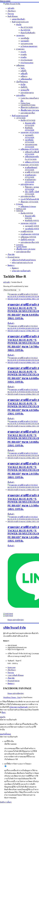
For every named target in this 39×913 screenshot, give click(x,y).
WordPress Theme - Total (12, 697)
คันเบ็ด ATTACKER (28, 120)
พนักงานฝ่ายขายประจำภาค (22, 263)
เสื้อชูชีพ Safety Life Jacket (25, 249)
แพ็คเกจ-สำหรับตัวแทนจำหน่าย (24, 260)
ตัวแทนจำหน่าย (13, 257)
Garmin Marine (21, 247)
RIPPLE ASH (21, 209)
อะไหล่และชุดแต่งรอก (29, 46)
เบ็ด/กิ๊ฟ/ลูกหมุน (22, 82)
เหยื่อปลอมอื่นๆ (26, 79)
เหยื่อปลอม (20, 65)
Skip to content (5, 1)
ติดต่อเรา (11, 265)
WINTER (19, 211)
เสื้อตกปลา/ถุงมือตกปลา (30, 107)
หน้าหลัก (11, 8)
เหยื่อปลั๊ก (24, 74)
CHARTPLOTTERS (28, 105)
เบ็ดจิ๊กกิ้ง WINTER (28, 240)
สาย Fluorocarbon (27, 63)
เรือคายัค (11, 254)
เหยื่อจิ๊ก (23, 71)
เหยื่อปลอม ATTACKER (29, 149)
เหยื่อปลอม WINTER (28, 237)
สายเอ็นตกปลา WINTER (30, 234)
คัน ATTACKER (27, 27)
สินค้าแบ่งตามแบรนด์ (20, 116)
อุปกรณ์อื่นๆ (20, 95)
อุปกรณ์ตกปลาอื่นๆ (28, 113)
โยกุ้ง (22, 68)
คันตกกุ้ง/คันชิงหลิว (28, 33)
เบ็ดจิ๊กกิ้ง (24, 87)
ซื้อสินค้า (11, 323)
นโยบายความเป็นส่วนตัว (21, 271)
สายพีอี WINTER (27, 231)
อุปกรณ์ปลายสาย (27, 93)
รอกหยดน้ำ (25, 41)
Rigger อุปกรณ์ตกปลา (16, 620)
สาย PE (23, 52)
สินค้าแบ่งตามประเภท (20, 22)
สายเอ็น (23, 57)
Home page (11, 667)
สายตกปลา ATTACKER (30, 165)
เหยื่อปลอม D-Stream (28, 206)
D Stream (19, 204)
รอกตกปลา (20, 35)
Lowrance (19, 245)
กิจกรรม (11, 14)
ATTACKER (20, 118)
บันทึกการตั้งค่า (6, 802)
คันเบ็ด (18, 24)
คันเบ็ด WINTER (27, 213)
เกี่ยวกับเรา (12, 11)
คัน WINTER (25, 30)
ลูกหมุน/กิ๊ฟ (25, 90)
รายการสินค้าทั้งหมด (16, 675)
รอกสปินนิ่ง (25, 38)
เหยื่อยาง (24, 76)
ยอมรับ (2, 717)
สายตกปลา (20, 49)
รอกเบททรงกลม (27, 44)
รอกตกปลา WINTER (28, 223)
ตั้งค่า (4, 712)
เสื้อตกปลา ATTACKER (29, 202)
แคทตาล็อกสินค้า (18, 19)
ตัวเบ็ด (23, 84)
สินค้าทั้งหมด (13, 16)
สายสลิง (24, 54)
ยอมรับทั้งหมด (5, 734)
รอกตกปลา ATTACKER (30, 132)
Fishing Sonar (25, 103)
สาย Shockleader (26, 60)
